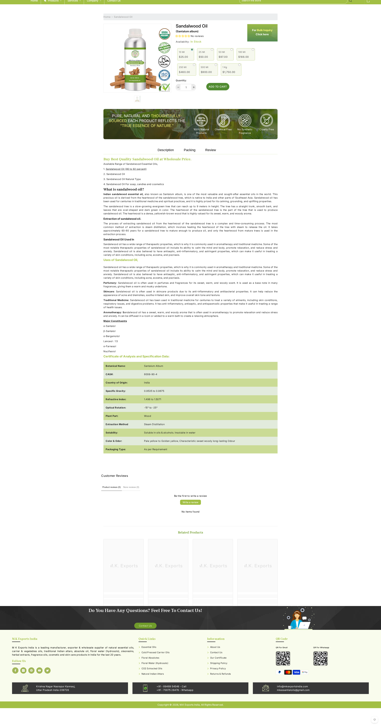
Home (106, 16)
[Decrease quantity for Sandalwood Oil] (178, 87)
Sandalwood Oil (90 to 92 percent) (126, 168)
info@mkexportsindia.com (292, 686)
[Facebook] (15, 670)
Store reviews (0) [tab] (131, 487)
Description (166, 150)
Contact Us (145, 625)
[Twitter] (47, 670)
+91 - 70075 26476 (168, 689)
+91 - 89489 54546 (168, 686)
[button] (182, 36)
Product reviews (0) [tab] (111, 487)
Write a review (190, 502)
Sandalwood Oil (191, 26)
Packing (189, 150)
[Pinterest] (31, 670)
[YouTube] (39, 670)
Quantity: (181, 80)
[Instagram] (23, 670)
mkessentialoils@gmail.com (293, 689)
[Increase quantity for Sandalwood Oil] (193, 87)
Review (210, 150)
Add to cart (218, 86)
